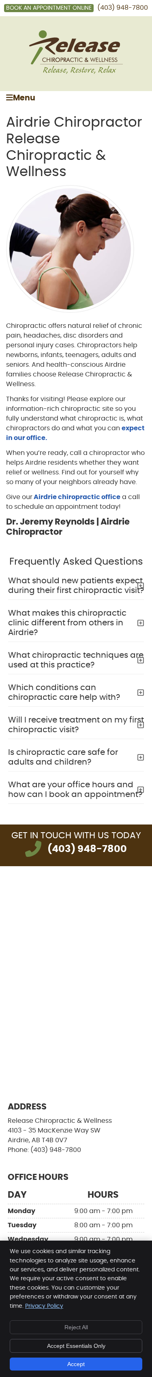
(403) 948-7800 (122, 7)
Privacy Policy (44, 1306)
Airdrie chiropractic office (76, 497)
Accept (76, 1364)
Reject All (76, 1327)
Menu (24, 98)
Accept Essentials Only (76, 1346)
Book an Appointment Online (49, 8)
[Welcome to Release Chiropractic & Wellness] (76, 72)
